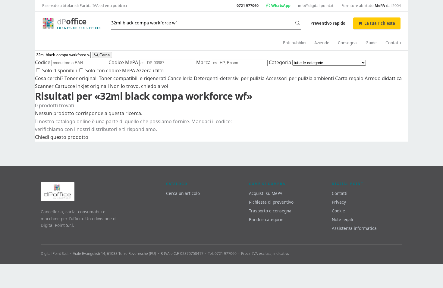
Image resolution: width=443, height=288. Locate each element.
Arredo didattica (383, 78)
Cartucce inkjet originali (82, 86)
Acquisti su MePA (265, 193)
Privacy (339, 202)
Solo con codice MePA (109, 70)
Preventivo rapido (327, 23)
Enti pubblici (294, 42)
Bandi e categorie (266, 219)
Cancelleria (180, 78)
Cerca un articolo (183, 193)
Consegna (347, 42)
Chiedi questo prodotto (61, 137)
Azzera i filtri (150, 70)
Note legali (342, 219)
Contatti (393, 42)
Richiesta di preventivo (271, 202)
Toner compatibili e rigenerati (132, 78)
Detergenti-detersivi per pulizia (229, 78)
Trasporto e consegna (270, 211)
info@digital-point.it (316, 5)
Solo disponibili (59, 70)
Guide (371, 42)
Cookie (338, 211)
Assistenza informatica (354, 228)
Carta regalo (349, 78)
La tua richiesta (379, 23)
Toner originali (81, 78)
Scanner (44, 86)
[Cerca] (297, 23)
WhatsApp (280, 5)
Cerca (104, 55)
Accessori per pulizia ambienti (300, 78)
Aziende (321, 42)
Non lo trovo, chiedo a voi (139, 86)
